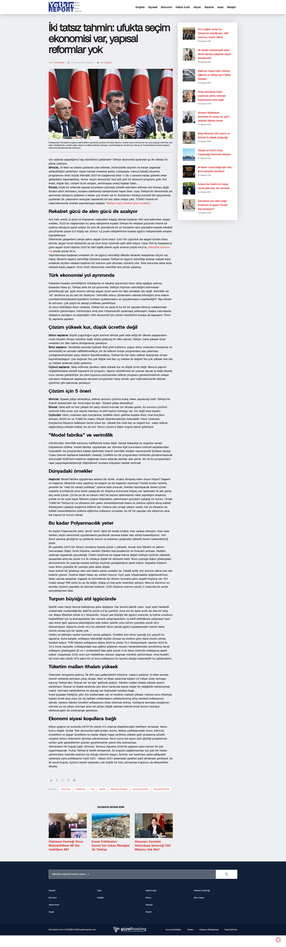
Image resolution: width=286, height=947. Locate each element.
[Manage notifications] (278, 939)
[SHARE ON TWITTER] (51, 780)
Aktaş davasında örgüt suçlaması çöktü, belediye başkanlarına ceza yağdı (212, 95)
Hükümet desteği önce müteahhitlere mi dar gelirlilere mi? (66, 845)
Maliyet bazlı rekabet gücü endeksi (128, 203)
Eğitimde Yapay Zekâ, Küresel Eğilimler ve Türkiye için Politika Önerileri (214, 75)
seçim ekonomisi (140, 789)
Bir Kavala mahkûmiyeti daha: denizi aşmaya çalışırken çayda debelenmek (214, 54)
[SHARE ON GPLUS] (62, 780)
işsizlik (102, 789)
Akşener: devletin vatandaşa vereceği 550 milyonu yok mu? (153, 845)
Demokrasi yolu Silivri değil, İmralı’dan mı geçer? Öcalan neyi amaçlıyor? (213, 205)
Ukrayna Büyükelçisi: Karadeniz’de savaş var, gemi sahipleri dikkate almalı (213, 116)
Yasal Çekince (230, 929)
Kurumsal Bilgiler (173, 929)
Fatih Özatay (59, 62)
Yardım (190, 929)
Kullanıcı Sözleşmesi (208, 929)
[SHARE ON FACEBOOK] (56, 780)
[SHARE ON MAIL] (74, 780)
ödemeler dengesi (118, 789)
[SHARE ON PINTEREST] (68, 780)
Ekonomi (108, 62)
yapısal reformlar (161, 789)
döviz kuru (66, 789)
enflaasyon (81, 789)
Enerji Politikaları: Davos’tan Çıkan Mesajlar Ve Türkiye (111, 845)
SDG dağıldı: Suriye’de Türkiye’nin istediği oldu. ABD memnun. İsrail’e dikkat (213, 33)
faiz (92, 789)
